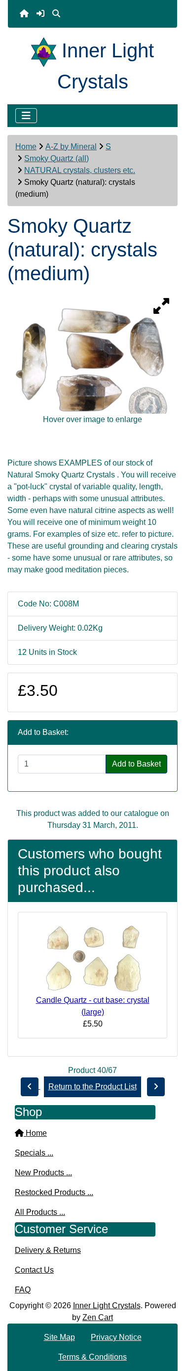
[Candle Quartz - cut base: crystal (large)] (92, 956)
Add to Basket (136, 764)
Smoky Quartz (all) (56, 158)
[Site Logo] (46, 50)
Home (26, 146)
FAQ (23, 1289)
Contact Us (34, 1270)
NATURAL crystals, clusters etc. (79, 170)
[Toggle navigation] (26, 115)
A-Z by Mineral (71, 146)
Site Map (59, 1337)
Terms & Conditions (92, 1357)
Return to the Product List (92, 1086)
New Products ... (43, 1172)
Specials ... (34, 1153)
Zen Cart (97, 1317)
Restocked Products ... (54, 1192)
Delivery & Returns (48, 1250)
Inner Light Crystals (107, 1305)
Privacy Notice (116, 1337)
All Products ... (40, 1212)
